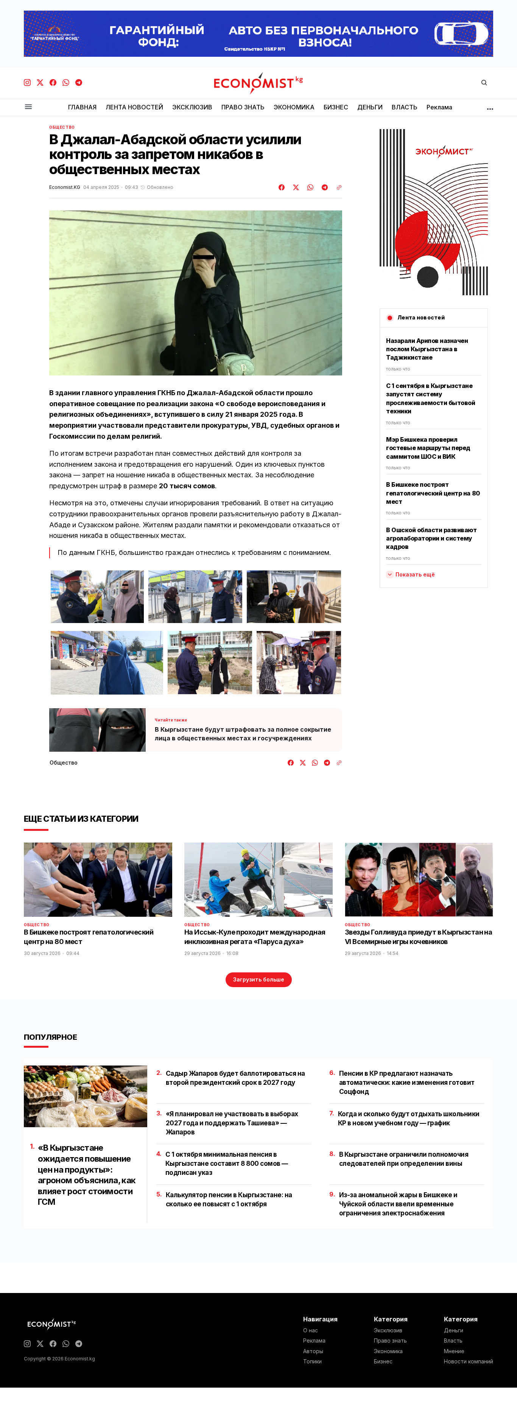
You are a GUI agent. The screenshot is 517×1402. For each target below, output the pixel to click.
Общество (62, 127)
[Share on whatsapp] (309, 187)
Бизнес (383, 1361)
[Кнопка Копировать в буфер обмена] (336, 187)
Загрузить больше (258, 979)
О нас (310, 1330)
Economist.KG (64, 187)
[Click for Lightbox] (97, 596)
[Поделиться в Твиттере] (295, 187)
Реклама (314, 1341)
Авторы (313, 1351)
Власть (453, 1341)
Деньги (453, 1330)
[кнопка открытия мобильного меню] (28, 107)
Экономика (388, 1351)
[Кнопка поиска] (484, 83)
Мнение (454, 1351)
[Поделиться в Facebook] (282, 187)
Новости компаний (468, 1361)
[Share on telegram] (323, 187)
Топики (312, 1361)
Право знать (390, 1341)
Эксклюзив (388, 1330)
